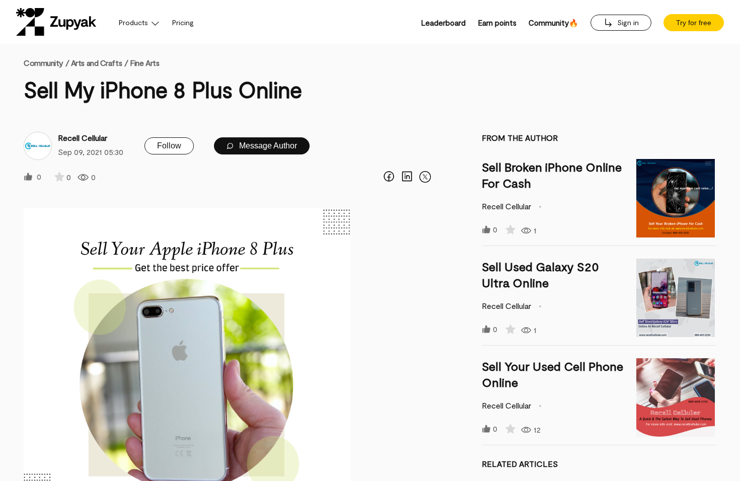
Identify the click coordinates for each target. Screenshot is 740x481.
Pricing (183, 22)
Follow (169, 145)
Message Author (267, 145)
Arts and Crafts (96, 62)
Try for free (693, 23)
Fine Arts (144, 62)
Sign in (627, 22)
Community (46, 62)
